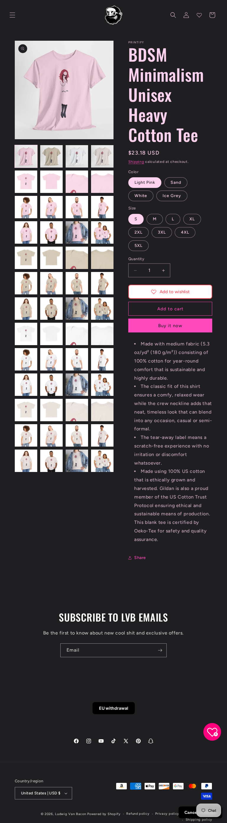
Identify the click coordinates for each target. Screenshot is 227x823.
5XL (138, 245)
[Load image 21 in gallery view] (26, 283)
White (140, 195)
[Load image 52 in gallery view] (102, 461)
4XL (185, 232)
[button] (12, 15)
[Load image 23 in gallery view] (77, 283)
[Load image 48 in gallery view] (102, 435)
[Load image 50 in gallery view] (51, 461)
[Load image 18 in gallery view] (51, 258)
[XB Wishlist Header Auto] (199, 15)
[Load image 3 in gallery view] (77, 156)
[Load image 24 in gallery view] (102, 283)
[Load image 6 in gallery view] (51, 181)
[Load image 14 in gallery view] (51, 232)
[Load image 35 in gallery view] (77, 359)
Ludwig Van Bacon (70, 814)
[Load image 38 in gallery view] (51, 384)
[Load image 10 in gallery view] (51, 207)
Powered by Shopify (104, 814)
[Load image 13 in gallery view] (26, 232)
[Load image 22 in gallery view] (51, 283)
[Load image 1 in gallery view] (26, 156)
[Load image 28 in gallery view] (102, 308)
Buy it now (170, 325)
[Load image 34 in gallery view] (51, 359)
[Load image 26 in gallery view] (51, 308)
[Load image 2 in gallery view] (51, 156)
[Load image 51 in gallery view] (77, 461)
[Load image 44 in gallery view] (102, 410)
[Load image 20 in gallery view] (102, 258)
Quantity (136, 259)
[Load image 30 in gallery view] (51, 334)
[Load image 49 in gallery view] (26, 461)
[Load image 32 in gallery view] (102, 334)
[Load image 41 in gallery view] (26, 410)
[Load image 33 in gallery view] (26, 359)
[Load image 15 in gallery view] (77, 232)
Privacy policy (167, 814)
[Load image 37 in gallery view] (26, 384)
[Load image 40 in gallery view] (102, 384)
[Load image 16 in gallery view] (102, 232)
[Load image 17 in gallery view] (26, 258)
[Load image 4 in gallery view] (102, 156)
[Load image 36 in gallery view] (102, 359)
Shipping (136, 162)
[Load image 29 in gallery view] (26, 334)
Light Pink (144, 182)
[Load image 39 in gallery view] (77, 384)
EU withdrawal (113, 708)
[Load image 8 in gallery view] (102, 181)
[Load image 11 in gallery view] (77, 207)
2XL (138, 232)
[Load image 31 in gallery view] (77, 334)
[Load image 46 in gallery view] (51, 435)
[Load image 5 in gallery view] (26, 181)
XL (192, 219)
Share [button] (140, 557)
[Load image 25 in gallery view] (26, 308)
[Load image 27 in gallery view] (77, 308)
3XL (162, 232)
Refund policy (137, 814)
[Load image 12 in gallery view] (102, 207)
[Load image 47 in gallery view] (77, 435)
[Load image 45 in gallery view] (26, 435)
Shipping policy (199, 820)
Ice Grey (172, 195)
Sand (176, 182)
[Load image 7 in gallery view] (77, 181)
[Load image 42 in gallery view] (51, 410)
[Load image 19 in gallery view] (77, 258)
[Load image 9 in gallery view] (26, 207)
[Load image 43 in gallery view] (77, 410)
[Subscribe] (159, 650)
